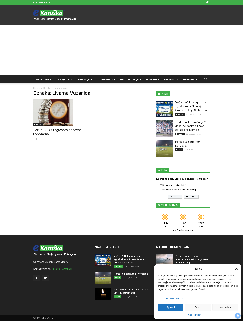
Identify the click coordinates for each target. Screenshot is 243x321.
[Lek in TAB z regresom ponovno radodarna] (60, 112)
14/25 (165, 225)
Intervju (169, 79)
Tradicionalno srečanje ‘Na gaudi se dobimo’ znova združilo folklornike (191, 125)
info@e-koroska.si (62, 268)
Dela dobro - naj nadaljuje (174, 185)
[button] (236, 268)
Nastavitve (225, 307)
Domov (36, 88)
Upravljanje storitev (175, 298)
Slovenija (84, 79)
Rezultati (191, 196)
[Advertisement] (121, 50)
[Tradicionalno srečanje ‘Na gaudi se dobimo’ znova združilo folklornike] (164, 128)
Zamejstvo (63, 79)
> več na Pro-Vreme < (183, 230)
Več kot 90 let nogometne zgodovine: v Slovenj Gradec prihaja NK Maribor (191, 106)
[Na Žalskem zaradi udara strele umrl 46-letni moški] (103, 294)
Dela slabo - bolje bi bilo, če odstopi (179, 189)
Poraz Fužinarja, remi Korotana (131, 273)
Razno (179, 150)
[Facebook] (201, 2)
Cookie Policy (194, 315)
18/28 (201, 225)
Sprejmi (170, 307)
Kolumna (189, 79)
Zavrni (198, 307)
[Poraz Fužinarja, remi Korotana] (164, 148)
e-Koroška (42, 79)
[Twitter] (207, 2)
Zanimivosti (105, 79)
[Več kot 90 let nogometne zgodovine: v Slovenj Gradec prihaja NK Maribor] (164, 109)
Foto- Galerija (129, 79)
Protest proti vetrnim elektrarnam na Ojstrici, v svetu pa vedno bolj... (192, 259)
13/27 (183, 225)
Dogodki (151, 79)
